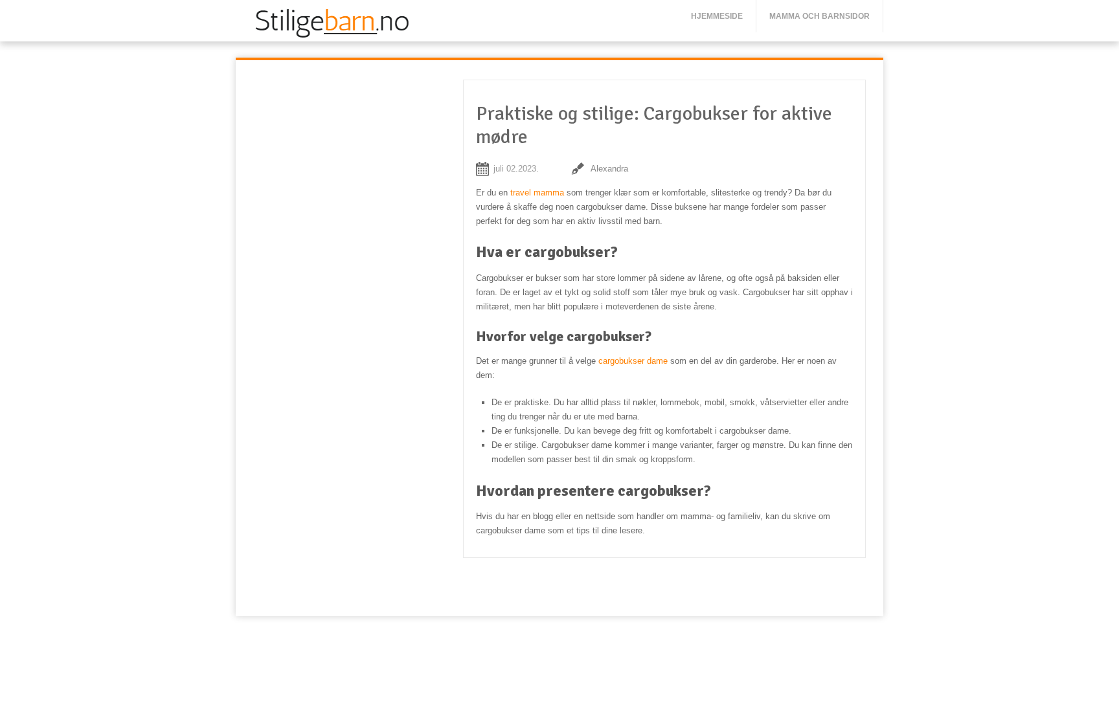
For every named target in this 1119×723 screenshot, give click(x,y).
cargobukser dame (633, 361)
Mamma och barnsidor (819, 16)
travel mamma (537, 192)
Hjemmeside (717, 16)
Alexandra (609, 168)
